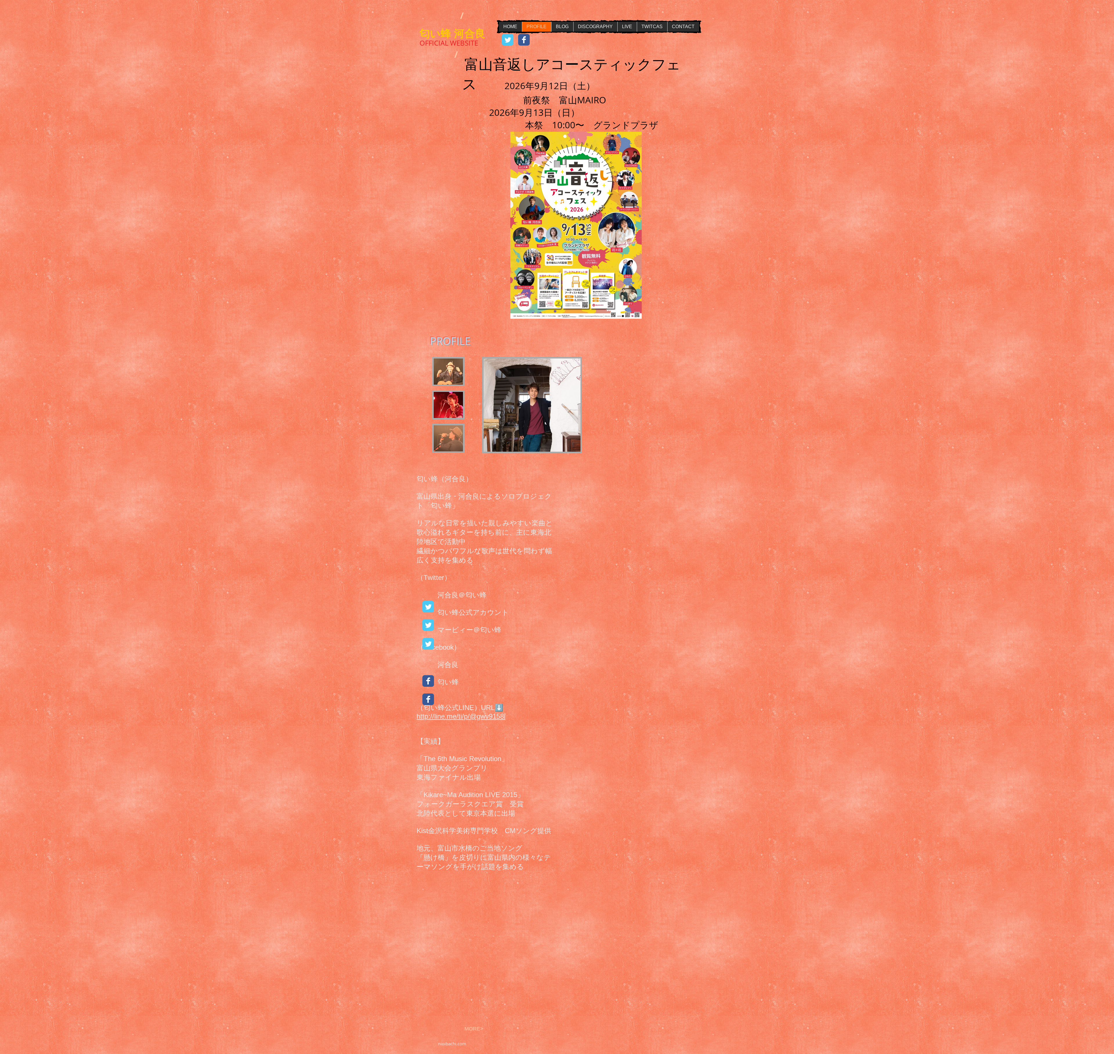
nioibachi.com (452, 1043)
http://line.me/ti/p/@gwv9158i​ (461, 716)
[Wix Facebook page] (524, 40)
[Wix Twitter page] (507, 40)
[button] (448, 371)
